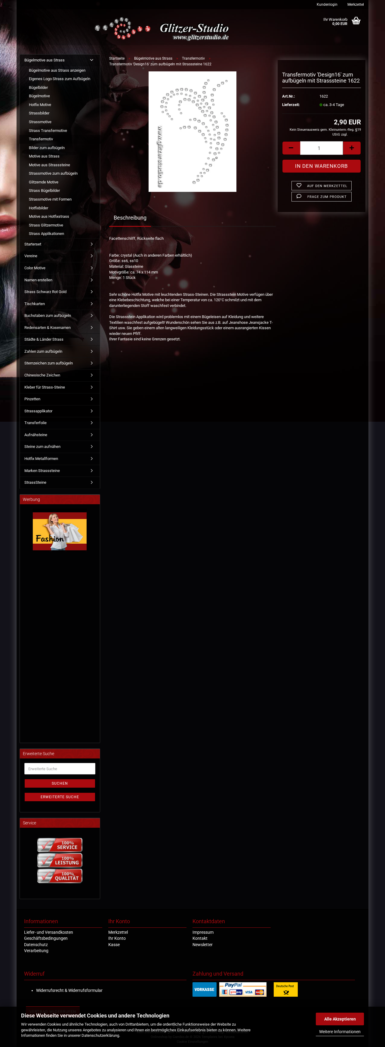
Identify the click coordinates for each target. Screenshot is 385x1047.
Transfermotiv (41, 139)
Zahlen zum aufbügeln (43, 351)
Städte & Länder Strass (43, 339)
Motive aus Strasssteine (49, 165)
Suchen (60, 783)
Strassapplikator (38, 411)
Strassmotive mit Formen (50, 199)
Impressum (203, 932)
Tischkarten (34, 304)
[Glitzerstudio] (163, 29)
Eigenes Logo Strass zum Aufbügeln (59, 79)
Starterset (32, 244)
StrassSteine (35, 482)
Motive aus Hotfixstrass (49, 216)
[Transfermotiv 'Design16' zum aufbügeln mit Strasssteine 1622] (192, 131)
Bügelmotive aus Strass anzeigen (57, 70)
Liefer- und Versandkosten (48, 932)
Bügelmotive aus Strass (44, 60)
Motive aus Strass (44, 156)
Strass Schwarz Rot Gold (45, 291)
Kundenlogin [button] (326, 4)
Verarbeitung (36, 950)
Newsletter (202, 944)
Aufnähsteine (35, 435)
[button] (291, 148)
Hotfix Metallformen (41, 458)
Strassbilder (39, 113)
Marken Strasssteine (42, 470)
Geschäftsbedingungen (46, 938)
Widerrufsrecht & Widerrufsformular (69, 990)
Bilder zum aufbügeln (47, 147)
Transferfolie (35, 422)
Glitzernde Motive (43, 182)
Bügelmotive (39, 96)
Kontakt (200, 938)
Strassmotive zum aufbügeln (53, 173)
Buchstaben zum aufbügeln (47, 315)
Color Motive (34, 268)
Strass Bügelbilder (44, 190)
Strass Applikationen (46, 233)
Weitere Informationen (340, 1031)
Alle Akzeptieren (340, 1019)
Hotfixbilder (38, 208)
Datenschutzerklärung (100, 1035)
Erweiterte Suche (60, 797)
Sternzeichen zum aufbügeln (48, 363)
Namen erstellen (38, 280)
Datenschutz (36, 944)
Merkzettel (355, 4)
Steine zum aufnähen (42, 446)
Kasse (114, 944)
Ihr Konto (117, 938)
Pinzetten (32, 399)
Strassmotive (40, 122)
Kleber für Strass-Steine (44, 387)
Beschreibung (130, 217)
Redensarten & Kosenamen (47, 327)
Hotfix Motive (40, 104)
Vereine (30, 256)
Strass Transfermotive (48, 130)
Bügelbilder (38, 87)
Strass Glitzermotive (46, 225)
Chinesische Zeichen (42, 375)
